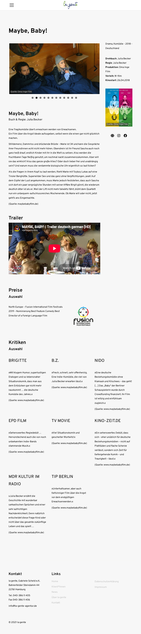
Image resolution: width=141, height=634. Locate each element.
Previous (14, 68)
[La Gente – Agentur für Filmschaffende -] (70, 5)
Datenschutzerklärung (107, 581)
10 (68, 98)
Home (55, 581)
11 (72, 98)
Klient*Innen (59, 586)
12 (76, 98)
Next (94, 68)
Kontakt (56, 602)
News (55, 592)
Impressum (101, 587)
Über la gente (59, 597)
